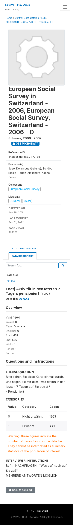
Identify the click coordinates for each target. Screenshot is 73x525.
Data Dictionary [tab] (23, 256)
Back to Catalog (21, 489)
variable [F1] (46, 22)
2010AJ (11, 280)
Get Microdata (27, 143)
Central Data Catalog (27, 17)
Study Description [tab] (24, 248)
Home (9, 17)
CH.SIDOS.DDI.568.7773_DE (21, 22)
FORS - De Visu (17, 5)
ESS (43, 17)
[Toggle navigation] (65, 7)
